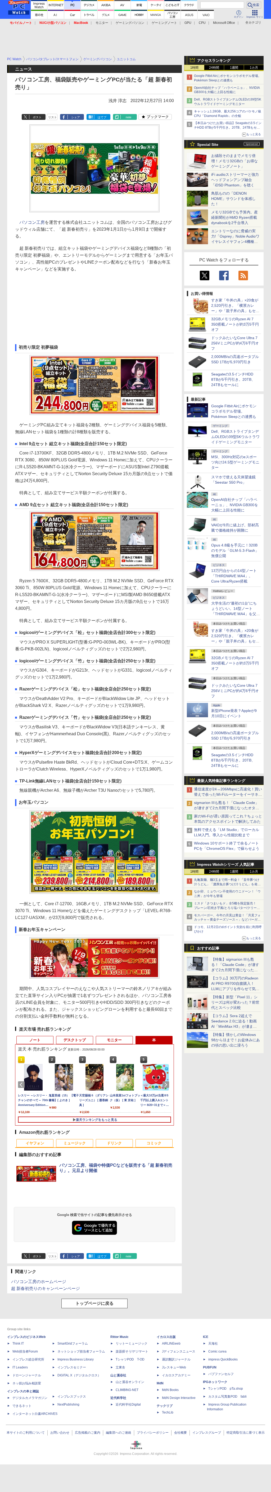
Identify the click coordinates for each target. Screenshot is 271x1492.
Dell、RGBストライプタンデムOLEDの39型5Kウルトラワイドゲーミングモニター (235, 436)
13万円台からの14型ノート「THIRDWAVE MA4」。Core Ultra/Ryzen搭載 (234, 575)
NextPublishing (68, 1404)
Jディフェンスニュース (178, 1351)
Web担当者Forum (25, 1351)
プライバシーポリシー (153, 1432)
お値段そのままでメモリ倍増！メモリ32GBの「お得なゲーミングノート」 (234, 161)
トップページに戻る (94, 1303)
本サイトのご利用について (26, 1432)
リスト (52, 117)
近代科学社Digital (128, 1404)
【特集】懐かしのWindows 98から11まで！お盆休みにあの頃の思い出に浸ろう (235, 1039)
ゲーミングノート (164, 23)
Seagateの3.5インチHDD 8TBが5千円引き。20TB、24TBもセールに (233, 379)
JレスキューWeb (174, 1367)
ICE (205, 1337)
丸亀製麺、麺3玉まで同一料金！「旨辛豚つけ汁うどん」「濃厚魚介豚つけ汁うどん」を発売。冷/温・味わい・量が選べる (226, 884)
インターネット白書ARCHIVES (34, 1414)
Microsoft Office (224, 23)
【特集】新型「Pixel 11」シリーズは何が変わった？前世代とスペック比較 (235, 1002)
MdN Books (170, 1390)
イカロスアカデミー (176, 1375)
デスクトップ (75, 1040)
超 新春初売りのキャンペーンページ (45, 1288)
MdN (160, 1383)
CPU (202, 23)
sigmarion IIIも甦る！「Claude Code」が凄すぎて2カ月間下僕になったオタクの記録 (226, 807)
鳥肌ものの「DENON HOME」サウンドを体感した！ (233, 198)
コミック (154, 1143)
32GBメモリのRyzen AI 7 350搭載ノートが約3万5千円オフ (235, 324)
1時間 (194, 67)
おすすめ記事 (208, 948)
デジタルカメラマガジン (29, 1398)
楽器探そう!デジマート (132, 1351)
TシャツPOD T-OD (130, 1359)
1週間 (234, 67)
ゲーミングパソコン (130, 23)
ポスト (37, 117)
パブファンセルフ (221, 1374)
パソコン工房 (32, 222)
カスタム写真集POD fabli (227, 1396)
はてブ (102, 117)
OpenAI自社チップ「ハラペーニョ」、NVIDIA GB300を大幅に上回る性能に (234, 504)
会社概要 (180, 1432)
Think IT (18, 1343)
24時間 (214, 67)
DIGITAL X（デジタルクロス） (79, 1375)
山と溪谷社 (118, 1375)
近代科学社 (118, 1398)
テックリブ (165, 1406)
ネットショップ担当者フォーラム (81, 1351)
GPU (187, 23)
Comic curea (217, 1351)
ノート (34, 1040)
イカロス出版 (166, 1337)
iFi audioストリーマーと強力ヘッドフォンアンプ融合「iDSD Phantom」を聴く (235, 179)
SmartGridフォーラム (72, 1343)
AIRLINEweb (171, 1343)
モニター (102, 23)
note (128, 117)
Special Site (207, 144)
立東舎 (120, 1367)
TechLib (167, 1412)
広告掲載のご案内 (87, 1432)
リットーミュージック (131, 1343)
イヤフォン (35, 1143)
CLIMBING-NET (127, 1390)
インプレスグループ (206, 1432)
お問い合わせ (59, 1432)
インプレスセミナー (71, 1367)
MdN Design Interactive (179, 1398)
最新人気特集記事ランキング (221, 780)
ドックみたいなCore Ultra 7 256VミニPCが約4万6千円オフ (235, 343)
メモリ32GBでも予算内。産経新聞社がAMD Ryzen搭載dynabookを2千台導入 (234, 217)
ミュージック (75, 1143)
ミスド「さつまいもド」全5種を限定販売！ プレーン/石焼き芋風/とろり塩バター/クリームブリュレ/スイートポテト (227, 908)
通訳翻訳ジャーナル (176, 1359)
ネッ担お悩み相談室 (26, 1383)
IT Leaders (20, 1367)
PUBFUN (209, 1367)
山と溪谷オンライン (130, 1382)
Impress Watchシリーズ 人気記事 (225, 864)
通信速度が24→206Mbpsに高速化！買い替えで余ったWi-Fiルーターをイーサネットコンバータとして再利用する (228, 794)
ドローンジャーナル (26, 1375)
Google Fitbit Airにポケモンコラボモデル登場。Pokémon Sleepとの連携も (233, 411)
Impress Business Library (75, 1359)
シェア (75, 117)
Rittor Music (119, 1337)
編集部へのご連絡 (118, 1432)
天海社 (213, 1343)
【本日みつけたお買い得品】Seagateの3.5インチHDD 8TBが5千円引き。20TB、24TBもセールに (227, 127)
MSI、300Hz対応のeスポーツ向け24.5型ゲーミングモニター (235, 462)
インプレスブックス (71, 1396)
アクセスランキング (214, 60)
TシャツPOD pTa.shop (225, 1388)
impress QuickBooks (223, 1359)
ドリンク (114, 1143)
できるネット (21, 1406)
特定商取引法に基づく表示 (246, 1432)
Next (166, 1084)
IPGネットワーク (215, 1382)
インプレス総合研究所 (28, 1359)
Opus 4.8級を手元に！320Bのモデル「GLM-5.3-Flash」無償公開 (235, 550)
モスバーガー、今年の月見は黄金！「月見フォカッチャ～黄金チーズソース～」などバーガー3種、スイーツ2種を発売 (227, 919)
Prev (22, 1084)
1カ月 (254, 67)
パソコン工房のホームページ (38, 1281)
